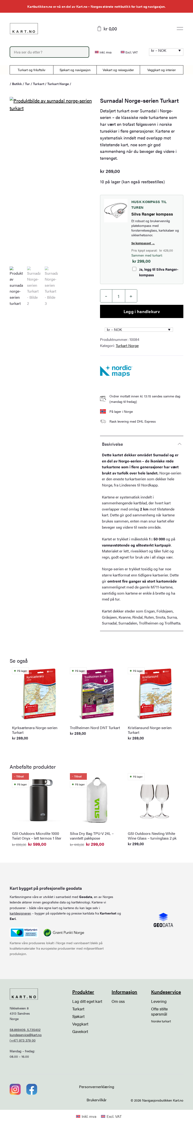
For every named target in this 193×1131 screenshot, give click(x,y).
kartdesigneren (20, 913)
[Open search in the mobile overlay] (49, 52)
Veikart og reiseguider (118, 69)
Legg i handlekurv (142, 311)
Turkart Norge (58, 83)
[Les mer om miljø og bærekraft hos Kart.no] (24, 932)
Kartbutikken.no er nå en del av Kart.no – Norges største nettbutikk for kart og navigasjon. (96, 6)
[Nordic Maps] (116, 371)
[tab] (141, 444)
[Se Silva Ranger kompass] (116, 210)
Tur (27, 83)
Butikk (17, 83)
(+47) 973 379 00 (23, 1040)
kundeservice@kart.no (26, 1034)
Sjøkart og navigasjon (75, 69)
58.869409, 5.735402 (25, 1029)
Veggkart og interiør (161, 69)
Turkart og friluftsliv (31, 69)
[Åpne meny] (180, 28)
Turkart (38, 83)
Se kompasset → (143, 243)
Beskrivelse (112, 444)
